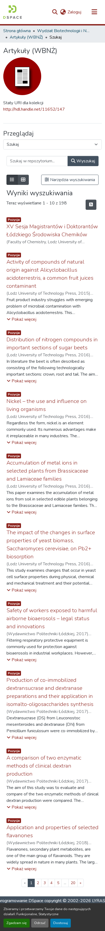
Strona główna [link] (17, 31)
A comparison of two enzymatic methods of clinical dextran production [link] (43, 765)
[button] (12, 12)
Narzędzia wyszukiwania (72, 180)
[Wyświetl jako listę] (12, 180)
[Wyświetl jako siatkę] (23, 180)
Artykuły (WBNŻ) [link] (26, 37)
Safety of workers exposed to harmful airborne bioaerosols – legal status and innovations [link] (51, 618)
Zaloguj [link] (74, 12)
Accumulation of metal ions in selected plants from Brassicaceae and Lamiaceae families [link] (47, 471)
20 (73, 882)
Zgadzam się (16, 923)
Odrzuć (40, 923)
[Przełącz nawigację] (94, 12)
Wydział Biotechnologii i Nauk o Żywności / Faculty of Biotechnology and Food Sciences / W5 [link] (64, 31)
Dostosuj (60, 923)
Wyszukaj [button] (85, 161)
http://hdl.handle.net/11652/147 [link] (34, 109)
